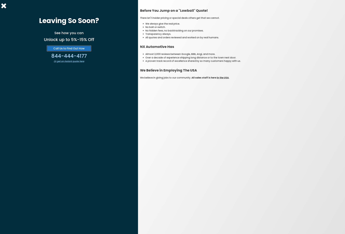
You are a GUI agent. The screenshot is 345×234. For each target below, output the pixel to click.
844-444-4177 (69, 55)
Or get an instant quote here (69, 61)
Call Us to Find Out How (69, 48)
